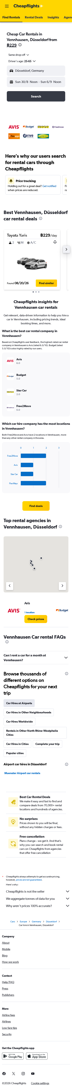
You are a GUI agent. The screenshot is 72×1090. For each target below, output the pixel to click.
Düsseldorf (51, 921)
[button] (6, 6)
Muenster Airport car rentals (22, 773)
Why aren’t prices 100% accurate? (29, 906)
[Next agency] (62, 586)
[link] (36, 506)
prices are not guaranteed (29, 879)
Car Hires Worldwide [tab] (19, 721)
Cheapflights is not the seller (25, 891)
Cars (12, 921)
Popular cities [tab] (15, 753)
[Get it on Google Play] (13, 1056)
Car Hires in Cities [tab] (17, 744)
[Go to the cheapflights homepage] (28, 6)
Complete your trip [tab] (47, 744)
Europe (23, 921)
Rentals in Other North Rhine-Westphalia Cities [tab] (32, 732)
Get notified (49, 186)
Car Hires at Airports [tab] (19, 703)
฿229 (12, 45)
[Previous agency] (9, 586)
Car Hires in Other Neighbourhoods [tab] (28, 712)
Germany (36, 921)
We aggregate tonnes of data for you (30, 899)
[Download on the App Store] (37, 1056)
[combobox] (19, 55)
